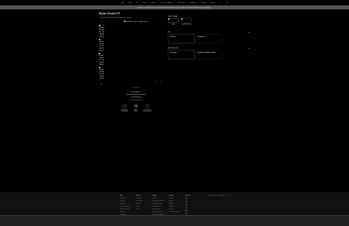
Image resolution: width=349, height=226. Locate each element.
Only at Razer (123, 214)
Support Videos (156, 209)
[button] (101, 31)
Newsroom (171, 203)
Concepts (138, 203)
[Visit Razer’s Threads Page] (186, 204)
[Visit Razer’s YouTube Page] (186, 210)
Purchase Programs (125, 206)
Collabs (138, 209)
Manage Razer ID (157, 206)
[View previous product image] (155, 81)
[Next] (101, 83)
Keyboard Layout (173, 48)
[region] (132, 52)
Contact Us (171, 209)
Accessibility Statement (158, 214)
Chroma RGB (139, 200)
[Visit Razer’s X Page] (186, 207)
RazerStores (123, 198)
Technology (139, 198)
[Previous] (101, 21)
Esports (138, 206)
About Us (171, 198)
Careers (171, 200)
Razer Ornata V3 (109, 13)
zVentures (171, 206)
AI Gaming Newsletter (174, 211)
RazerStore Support (157, 203)
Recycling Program (157, 211)
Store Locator (123, 203)
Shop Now (207, 7)
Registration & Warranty (158, 200)
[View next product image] (161, 81)
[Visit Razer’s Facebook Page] (186, 198)
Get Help (155, 198)
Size (169, 32)
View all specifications (136, 100)
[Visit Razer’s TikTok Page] (186, 213)
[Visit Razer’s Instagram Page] (186, 201)
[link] (122, 2)
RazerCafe (122, 200)
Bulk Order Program (125, 209)
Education (122, 211)
